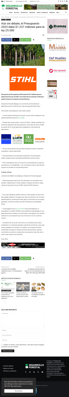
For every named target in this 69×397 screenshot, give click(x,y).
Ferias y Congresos (6, 290)
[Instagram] (61, 1)
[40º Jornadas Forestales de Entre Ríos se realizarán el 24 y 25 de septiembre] (8, 286)
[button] (66, 12)
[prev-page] (2, 302)
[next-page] (5, 302)
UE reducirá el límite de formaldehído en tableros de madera (38, 294)
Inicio (2, 17)
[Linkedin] (63, 1)
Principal (8, 19)
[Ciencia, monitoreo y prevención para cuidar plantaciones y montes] (23, 286)
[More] (33, 40)
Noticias (7, 17)
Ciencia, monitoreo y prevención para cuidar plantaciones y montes (22, 294)
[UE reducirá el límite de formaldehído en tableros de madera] (38, 286)
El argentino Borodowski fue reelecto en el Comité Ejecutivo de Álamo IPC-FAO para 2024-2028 (35, 271)
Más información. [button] (16, 386)
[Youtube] (67, 1)
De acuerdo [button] (18, 391)
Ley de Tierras (20, 209)
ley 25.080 (21, 118)
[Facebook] (59, 1)
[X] (65, 1)
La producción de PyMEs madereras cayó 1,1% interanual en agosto (11, 271)
